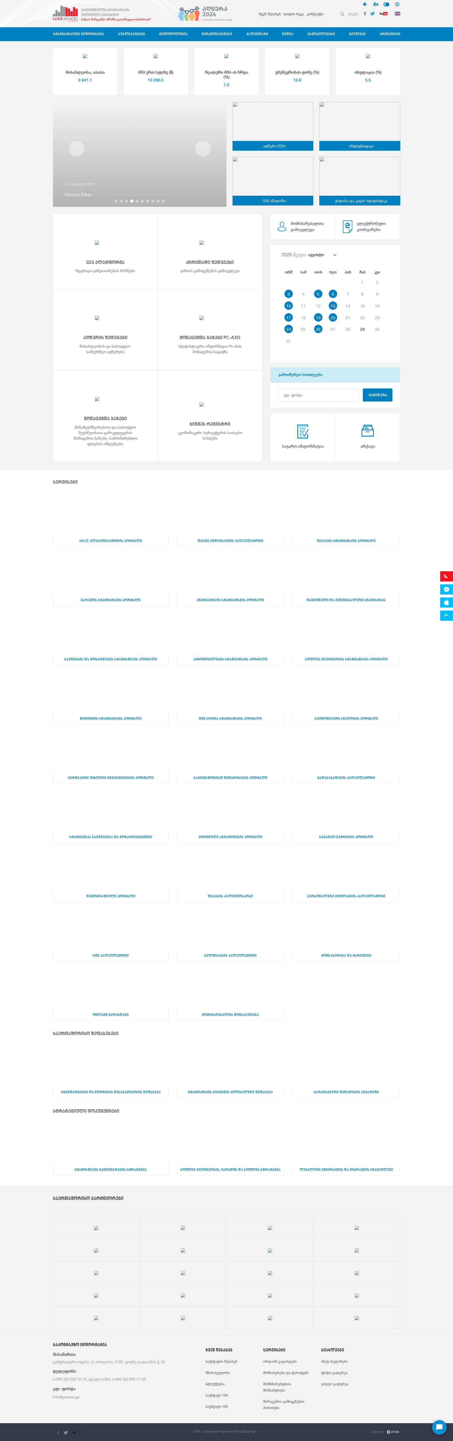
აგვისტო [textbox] (316, 254)
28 (348, 329)
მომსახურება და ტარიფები (286, 1372)
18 (303, 317)
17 (288, 317)
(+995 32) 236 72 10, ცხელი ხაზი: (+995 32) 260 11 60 (99, 1379)
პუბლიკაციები (131, 34)
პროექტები (390, 34)
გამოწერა (378, 395)
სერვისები (65, 482)
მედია (287, 34)
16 (377, 305)
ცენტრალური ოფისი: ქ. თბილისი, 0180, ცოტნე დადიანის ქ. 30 (109, 1361)
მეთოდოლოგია (173, 34)
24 (288, 329)
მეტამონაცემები (217, 34)
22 (362, 317)
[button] (76, 148)
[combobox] (322, 254)
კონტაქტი (315, 14)
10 (288, 305)
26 (318, 329)
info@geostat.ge (66, 1397)
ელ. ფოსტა (64, 1388)
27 (333, 329)
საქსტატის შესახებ (221, 1361)
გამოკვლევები (321, 34)
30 (377, 329)
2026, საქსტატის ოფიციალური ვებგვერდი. (225, 1431)
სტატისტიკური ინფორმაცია (78, 34)
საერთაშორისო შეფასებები (85, 1034)
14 (348, 305)
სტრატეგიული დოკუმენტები (86, 1111)
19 (318, 317)
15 (362, 305)
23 (377, 317)
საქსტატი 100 (217, 1395)
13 (333, 305)
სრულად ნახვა (78, 194)
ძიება (353, 14)
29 (362, 329)
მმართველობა (218, 1372)
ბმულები (357, 34)
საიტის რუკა (293, 14)
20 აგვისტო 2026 (79, 184)
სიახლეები (332, 1350)
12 (318, 305)
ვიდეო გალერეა (334, 1384)
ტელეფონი (64, 1371)
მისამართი (64, 1354)
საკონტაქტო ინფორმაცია (80, 1345)
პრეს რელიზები (334, 1361)
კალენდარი (257, 34)
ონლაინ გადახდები (280, 1361)
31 (288, 341)
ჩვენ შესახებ (270, 14)
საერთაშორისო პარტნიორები (88, 1199)
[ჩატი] (439, 1427)
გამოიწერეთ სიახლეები (300, 374)
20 (333, 317)
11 (303, 305)
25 (303, 329)
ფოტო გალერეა (334, 1372)
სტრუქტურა (215, 1384)
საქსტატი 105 (217, 1406)
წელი (294, 254)
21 (348, 317)
